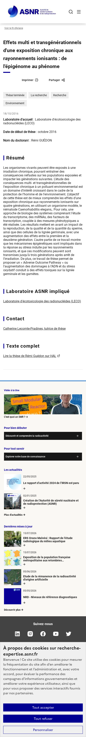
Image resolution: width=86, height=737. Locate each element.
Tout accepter (43, 707)
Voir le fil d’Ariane (13, 28)
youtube (56, 634)
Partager (54, 80)
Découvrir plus (12, 609)
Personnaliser (43, 729)
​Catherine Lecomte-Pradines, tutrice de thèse (34, 328)
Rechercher (71, 12)
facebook (43, 634)
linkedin (17, 634)
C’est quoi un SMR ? (14, 416)
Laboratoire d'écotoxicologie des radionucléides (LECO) (42, 301)
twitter (69, 634)
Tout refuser (43, 718)
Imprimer (27, 80)
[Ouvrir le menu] (79, 12)
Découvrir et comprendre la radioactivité (27, 435)
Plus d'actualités (13, 514)
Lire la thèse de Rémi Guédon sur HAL (29, 356)
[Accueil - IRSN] (32, 12)
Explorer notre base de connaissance (25, 456)
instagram (30, 634)
